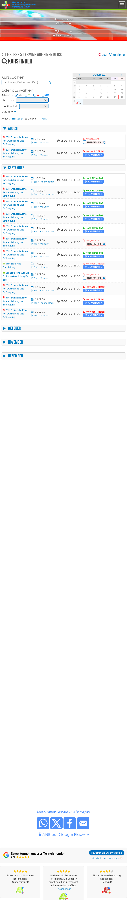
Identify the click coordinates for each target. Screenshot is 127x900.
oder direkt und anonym (104, 858)
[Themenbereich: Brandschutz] (38, 95)
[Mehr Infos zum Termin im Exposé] (33, 139)
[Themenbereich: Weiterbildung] (47, 95)
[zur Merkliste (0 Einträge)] (100, 54)
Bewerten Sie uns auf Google (106, 852)
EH (16, 276)
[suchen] (50, 82)
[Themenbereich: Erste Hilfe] (29, 95)
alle (20, 95)
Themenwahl (65, 35)
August (13, 128)
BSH (15, 141)
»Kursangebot (63, 19)
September (16, 167)
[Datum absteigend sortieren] (15, 111)
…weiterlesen (63, 889)
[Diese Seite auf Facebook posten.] (70, 828)
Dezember (15, 355)
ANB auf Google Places (64, 834)
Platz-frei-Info (94, 142)
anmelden (93, 154)
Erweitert (18, 118)
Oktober (14, 328)
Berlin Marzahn (41, 142)
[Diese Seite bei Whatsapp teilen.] (43, 828)
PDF (46, 118)
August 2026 (100, 74)
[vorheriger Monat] (79, 75)
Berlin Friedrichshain (44, 181)
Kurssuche (65, 31)
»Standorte (63, 23)
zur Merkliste (113, 54)
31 (79, 101)
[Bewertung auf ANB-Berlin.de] (20, 889)
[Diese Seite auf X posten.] (56, 828)
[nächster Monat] (121, 75)
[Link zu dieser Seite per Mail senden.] (83, 828)
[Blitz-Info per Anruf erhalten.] (104, 142)
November (15, 342)
